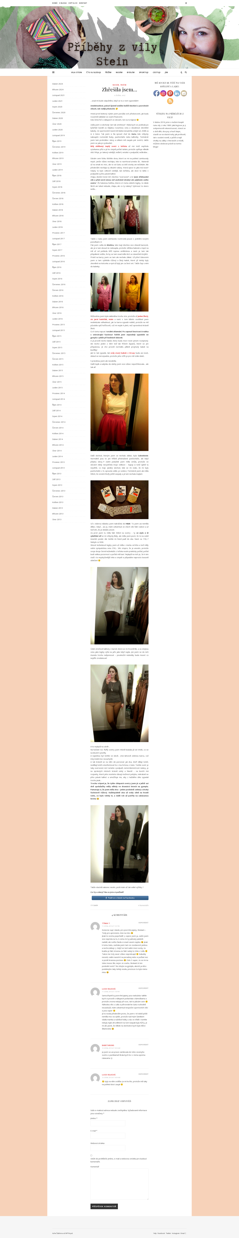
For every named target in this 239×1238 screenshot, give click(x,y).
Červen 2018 (57, 198)
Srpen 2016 (57, 278)
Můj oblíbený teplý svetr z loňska (108, 146)
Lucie (95, 905)
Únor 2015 (56, 382)
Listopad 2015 (58, 330)
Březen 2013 (57, 513)
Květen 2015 (57, 364)
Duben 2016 (57, 301)
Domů (55, 3)
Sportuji (143, 72)
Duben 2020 (57, 118)
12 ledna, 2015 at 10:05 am (111, 1048)
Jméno (93, 1118)
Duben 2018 (57, 210)
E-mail (93, 1130)
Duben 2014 (57, 439)
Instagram (176, 1233)
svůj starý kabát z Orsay (123, 353)
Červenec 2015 (58, 353)
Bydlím (131, 72)
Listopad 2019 (58, 135)
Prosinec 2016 (58, 255)
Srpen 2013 (57, 485)
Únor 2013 (56, 519)
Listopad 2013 (58, 468)
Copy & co (72, 3)
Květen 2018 (57, 204)
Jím (166, 72)
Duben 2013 (57, 508)
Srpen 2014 (57, 416)
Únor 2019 (56, 164)
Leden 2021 (57, 101)
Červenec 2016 (58, 284)
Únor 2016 (56, 313)
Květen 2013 (57, 502)
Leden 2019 (57, 169)
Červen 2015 (57, 359)
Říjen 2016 (56, 267)
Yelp (155, 1233)
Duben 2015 (57, 370)
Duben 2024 (57, 83)
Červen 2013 (57, 496)
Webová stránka (97, 1143)
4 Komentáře (143, 905)
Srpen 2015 (57, 347)
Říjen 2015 (56, 336)
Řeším (108, 72)
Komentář (94, 1166)
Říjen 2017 (56, 244)
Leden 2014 (57, 456)
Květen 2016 (57, 296)
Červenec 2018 (58, 192)
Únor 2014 (56, 450)
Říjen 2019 (56, 141)
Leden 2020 (57, 129)
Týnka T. (106, 923)
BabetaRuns (108, 1045)
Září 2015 (56, 341)
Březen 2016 (57, 307)
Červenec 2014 (58, 422)
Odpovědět (143, 922)
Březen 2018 (57, 215)
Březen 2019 (57, 158)
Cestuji (156, 72)
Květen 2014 (57, 433)
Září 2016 (56, 273)
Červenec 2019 (58, 147)
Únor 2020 (56, 124)
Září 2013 (56, 479)
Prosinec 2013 (58, 462)
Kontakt (83, 3)
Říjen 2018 (56, 175)
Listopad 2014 (58, 399)
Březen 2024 (57, 89)
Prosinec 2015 (58, 324)
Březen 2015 (57, 376)
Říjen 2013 (56, 473)
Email (183, 1233)
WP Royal (69, 1233)
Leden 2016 (57, 319)
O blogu (63, 3)
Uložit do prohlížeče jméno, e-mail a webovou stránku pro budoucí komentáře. (118, 1160)
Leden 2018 (57, 227)
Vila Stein (76, 72)
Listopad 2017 (58, 238)
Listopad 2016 (58, 261)
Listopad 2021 (58, 95)
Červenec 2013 (58, 490)
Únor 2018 (56, 221)
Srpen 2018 (57, 187)
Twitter (168, 1233)
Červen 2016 (57, 290)
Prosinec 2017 (58, 233)
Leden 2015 (57, 387)
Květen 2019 (57, 152)
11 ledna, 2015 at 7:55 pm (111, 992)
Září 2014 (56, 410)
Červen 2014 (57, 427)
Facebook (161, 1233)
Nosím (119, 72)
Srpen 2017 (57, 250)
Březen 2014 (57, 445)
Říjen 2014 (56, 404)
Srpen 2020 (57, 106)
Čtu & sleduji (93, 72)
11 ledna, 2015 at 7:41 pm (111, 926)
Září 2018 (56, 181)
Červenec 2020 (58, 112)
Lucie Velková (109, 989)
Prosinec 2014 (58, 393)
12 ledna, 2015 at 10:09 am (111, 1077)
